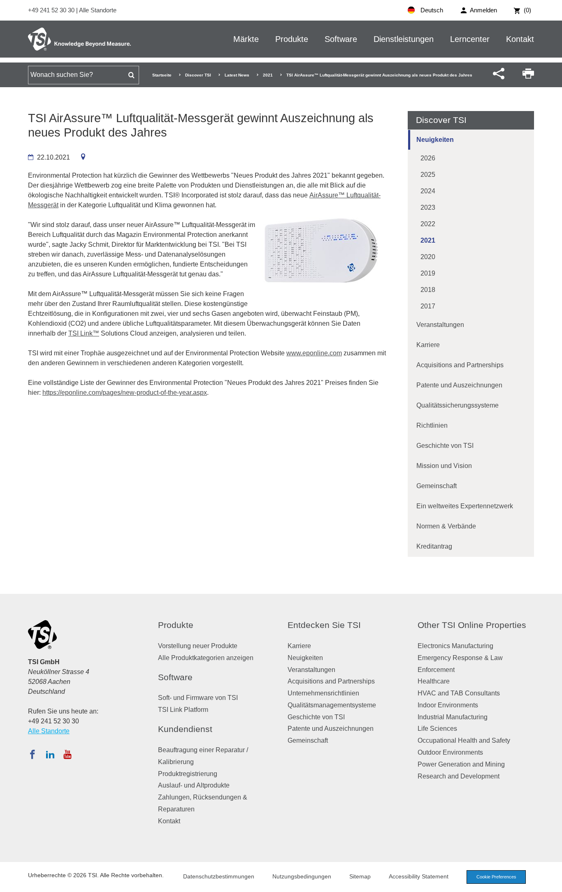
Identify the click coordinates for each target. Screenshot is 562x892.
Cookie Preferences (496, 876)
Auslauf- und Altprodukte (194, 785)
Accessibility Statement (418, 876)
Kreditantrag (434, 546)
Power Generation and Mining (461, 764)
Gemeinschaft (436, 485)
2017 (427, 306)
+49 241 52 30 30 (52, 10)
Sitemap (360, 876)
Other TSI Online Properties (472, 625)
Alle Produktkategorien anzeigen (205, 657)
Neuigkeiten (435, 139)
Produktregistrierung (187, 773)
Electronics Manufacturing (455, 645)
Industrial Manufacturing (453, 717)
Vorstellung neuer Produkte (197, 645)
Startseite (162, 75)
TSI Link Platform (183, 709)
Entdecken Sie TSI (324, 625)
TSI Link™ (83, 333)
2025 (427, 174)
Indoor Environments (448, 705)
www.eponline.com (314, 353)
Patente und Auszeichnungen (459, 385)
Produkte (291, 39)
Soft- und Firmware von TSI (198, 697)
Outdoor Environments (450, 752)
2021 (268, 75)
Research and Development (458, 776)
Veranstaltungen (440, 324)
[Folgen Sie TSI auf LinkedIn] (50, 754)
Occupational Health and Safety (464, 740)
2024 (427, 191)
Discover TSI (198, 75)
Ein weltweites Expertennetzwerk (464, 506)
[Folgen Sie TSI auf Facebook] (32, 754)
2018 (427, 289)
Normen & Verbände (446, 526)
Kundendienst (185, 729)
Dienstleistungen (404, 39)
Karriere (428, 344)
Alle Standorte (97, 10)
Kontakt (520, 39)
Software (341, 39)
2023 (427, 207)
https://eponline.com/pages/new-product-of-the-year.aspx (124, 392)
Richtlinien (432, 425)
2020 (427, 256)
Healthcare (434, 681)
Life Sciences (437, 728)
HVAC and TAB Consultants (459, 693)
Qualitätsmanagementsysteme (332, 705)
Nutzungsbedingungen (301, 876)
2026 (427, 158)
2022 (427, 223)
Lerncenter (470, 39)
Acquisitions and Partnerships (460, 364)
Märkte (246, 39)
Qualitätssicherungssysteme (457, 405)
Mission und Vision (444, 465)
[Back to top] (551, 881)
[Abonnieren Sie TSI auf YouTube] (67, 754)
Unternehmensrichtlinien (323, 693)
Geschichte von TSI (445, 445)
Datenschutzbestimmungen (218, 876)
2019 (427, 273)
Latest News (237, 75)
